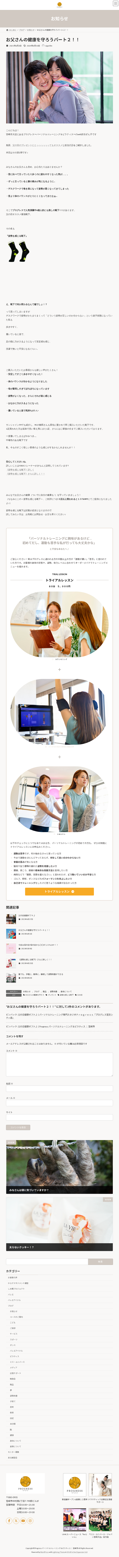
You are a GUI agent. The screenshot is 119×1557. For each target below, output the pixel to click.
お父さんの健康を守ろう (34, 995)
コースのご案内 (16, 1317)
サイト (9, 1112)
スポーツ (13, 1339)
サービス (13, 1334)
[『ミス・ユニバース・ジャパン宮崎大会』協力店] (100, 1531)
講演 (12, 1435)
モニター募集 (13, 1452)
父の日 (79, 995)
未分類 (12, 1424)
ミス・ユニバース (17, 1362)
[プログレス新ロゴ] (25, 1493)
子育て (12, 1401)
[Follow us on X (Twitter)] (16, 1521)
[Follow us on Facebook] (9, 1521)
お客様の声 (12, 1278)
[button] (59, 891)
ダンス (12, 1345)
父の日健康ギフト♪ (26, 915)
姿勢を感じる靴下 (67, 995)
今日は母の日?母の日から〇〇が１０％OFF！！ (38, 945)
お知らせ (27, 991)
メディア (13, 1368)
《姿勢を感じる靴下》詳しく (20, 470)
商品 (44, 991)
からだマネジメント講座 (18, 1283)
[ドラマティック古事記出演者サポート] (100, 1496)
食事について (15, 1446)
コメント (11, 1050)
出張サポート (15, 1373)
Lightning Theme (59, 1552)
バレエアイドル (14, 1300)
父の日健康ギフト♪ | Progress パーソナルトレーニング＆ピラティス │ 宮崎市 (56, 1026)
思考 (12, 1407)
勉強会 (12, 1379)
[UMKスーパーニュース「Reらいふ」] (74, 1531)
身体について (66, 991)
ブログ (37, 991)
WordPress (44, 1552)
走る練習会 (12, 1458)
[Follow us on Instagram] (30, 1521)
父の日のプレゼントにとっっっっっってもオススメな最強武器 (43, 145)
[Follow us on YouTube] (23, 1521)
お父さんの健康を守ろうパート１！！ (34, 930)
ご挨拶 (12, 1328)
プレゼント (52, 995)
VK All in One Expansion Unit (77, 1552)
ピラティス (14, 1356)
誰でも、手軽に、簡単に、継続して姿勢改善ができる (40, 974)
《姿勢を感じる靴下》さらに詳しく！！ (25, 474)
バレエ (10, 1294)
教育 (12, 1413)
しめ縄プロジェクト (16, 1289)
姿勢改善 (53, 991)
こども (12, 1323)
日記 (12, 1418)
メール (10, 1098)
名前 (9, 1083)
